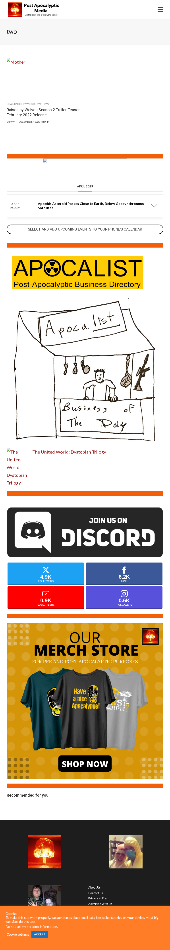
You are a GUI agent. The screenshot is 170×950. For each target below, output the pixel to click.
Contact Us (95, 893)
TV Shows (43, 104)
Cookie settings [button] (18, 934)
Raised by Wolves (25, 104)
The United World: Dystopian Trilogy (69, 451)
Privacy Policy (97, 898)
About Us (94, 887)
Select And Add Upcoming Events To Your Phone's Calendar (85, 229)
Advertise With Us (100, 904)
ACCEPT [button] (39, 934)
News (10, 104)
